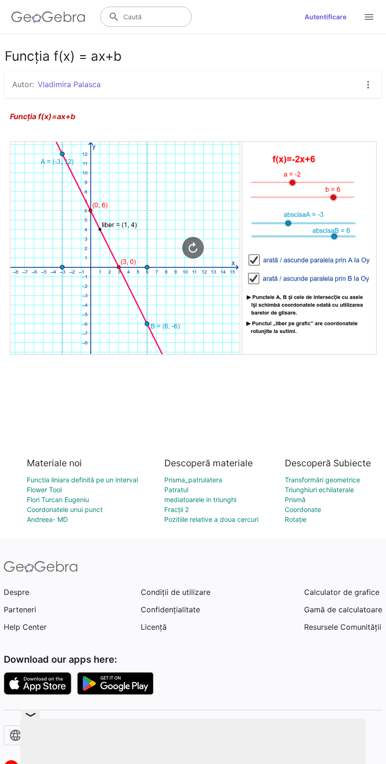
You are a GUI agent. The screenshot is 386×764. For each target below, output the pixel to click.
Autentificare (325, 17)
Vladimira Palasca (69, 84)
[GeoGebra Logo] (48, 17)
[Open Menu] (369, 17)
